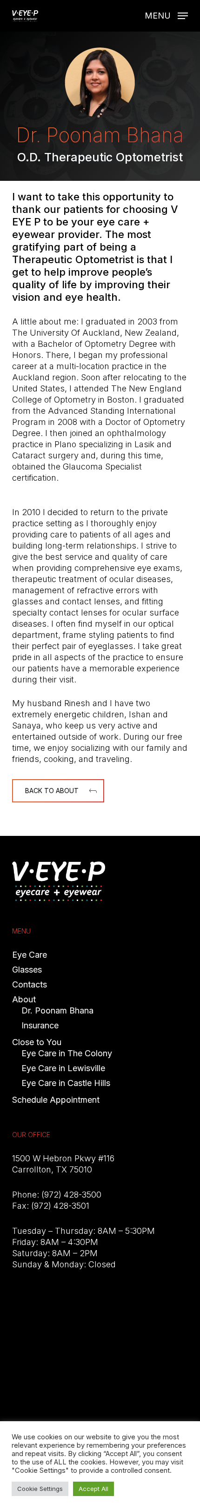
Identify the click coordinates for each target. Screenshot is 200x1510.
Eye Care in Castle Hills (65, 1083)
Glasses (27, 969)
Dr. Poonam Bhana (57, 1010)
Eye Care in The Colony (66, 1053)
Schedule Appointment (56, 1100)
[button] (166, 15)
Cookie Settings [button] (40, 1488)
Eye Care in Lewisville (63, 1068)
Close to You (36, 1042)
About (24, 999)
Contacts (29, 984)
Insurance (40, 1025)
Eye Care (29, 955)
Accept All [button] (93, 1488)
